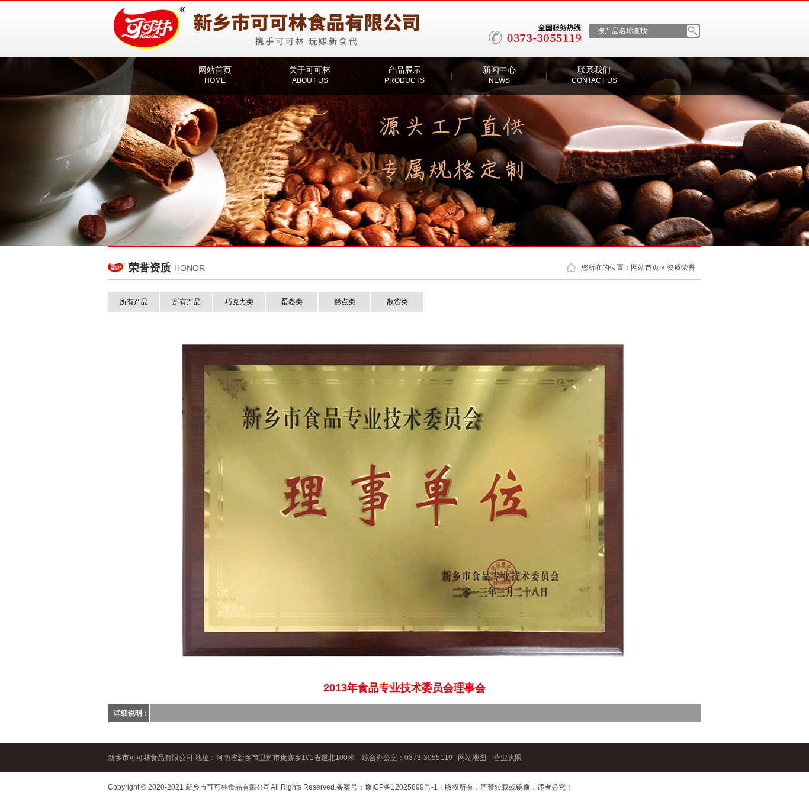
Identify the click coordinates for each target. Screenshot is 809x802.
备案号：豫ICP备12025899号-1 (387, 787)
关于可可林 (309, 75)
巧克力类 (239, 302)
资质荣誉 (681, 267)
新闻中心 (499, 75)
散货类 (397, 302)
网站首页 (215, 75)
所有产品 (134, 302)
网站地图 (472, 757)
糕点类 (344, 302)
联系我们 (594, 75)
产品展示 (404, 75)
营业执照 (507, 757)
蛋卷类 (292, 302)
